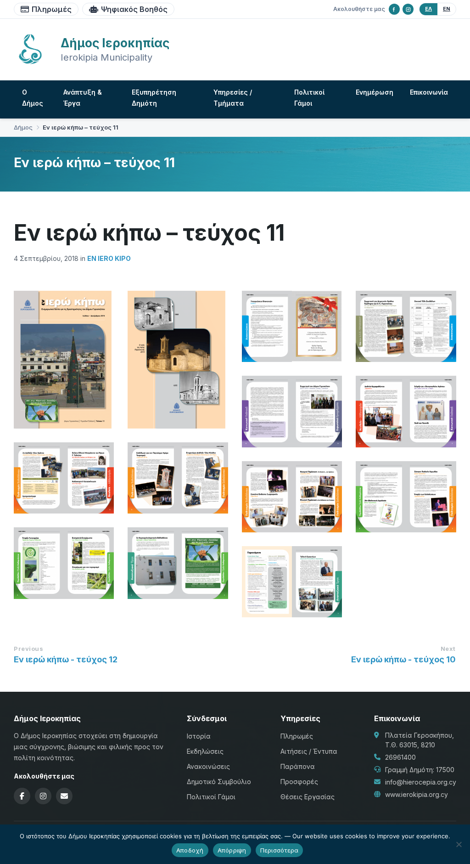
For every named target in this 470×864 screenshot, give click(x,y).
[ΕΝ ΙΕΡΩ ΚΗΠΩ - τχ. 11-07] (178, 478)
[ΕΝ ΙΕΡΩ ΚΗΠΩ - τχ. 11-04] (64, 563)
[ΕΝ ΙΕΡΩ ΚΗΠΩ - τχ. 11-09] (406, 411)
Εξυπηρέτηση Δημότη (154, 97)
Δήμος (23, 127)
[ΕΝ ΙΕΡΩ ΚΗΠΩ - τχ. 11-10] (292, 411)
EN (446, 9)
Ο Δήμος (32, 97)
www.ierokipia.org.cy (416, 794)
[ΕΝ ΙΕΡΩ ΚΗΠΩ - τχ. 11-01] (64, 360)
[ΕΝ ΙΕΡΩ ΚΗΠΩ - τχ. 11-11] (406, 326)
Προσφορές (299, 781)
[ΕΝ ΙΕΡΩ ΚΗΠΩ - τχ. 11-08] (64, 478)
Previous (28, 648)
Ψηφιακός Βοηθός (134, 9)
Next (448, 648)
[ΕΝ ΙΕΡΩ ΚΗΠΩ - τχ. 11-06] (292, 496)
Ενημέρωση (374, 92)
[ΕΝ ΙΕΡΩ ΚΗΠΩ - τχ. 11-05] (406, 496)
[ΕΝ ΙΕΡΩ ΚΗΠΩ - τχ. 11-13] (178, 360)
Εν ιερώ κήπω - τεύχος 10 (403, 659)
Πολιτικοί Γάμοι (309, 97)
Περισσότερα (279, 850)
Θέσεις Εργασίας (307, 797)
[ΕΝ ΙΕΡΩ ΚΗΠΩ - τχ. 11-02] (292, 581)
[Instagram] (408, 9)
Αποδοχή (190, 850)
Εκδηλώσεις (205, 751)
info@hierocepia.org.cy (420, 782)
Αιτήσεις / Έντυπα (308, 751)
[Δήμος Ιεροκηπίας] (30, 63)
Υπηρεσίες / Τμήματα (232, 97)
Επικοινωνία (429, 92)
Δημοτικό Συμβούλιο (219, 781)
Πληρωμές (52, 9)
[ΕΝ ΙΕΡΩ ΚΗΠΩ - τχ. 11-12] (292, 326)
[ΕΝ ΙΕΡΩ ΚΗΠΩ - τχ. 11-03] (178, 563)
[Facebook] (394, 9)
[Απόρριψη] (458, 844)
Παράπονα (297, 766)
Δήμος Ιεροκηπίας (115, 43)
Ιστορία (199, 736)
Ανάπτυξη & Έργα (82, 97)
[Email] (64, 796)
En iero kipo (109, 258)
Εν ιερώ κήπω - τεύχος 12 (66, 659)
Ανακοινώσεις (208, 766)
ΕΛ (428, 9)
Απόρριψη (232, 850)
